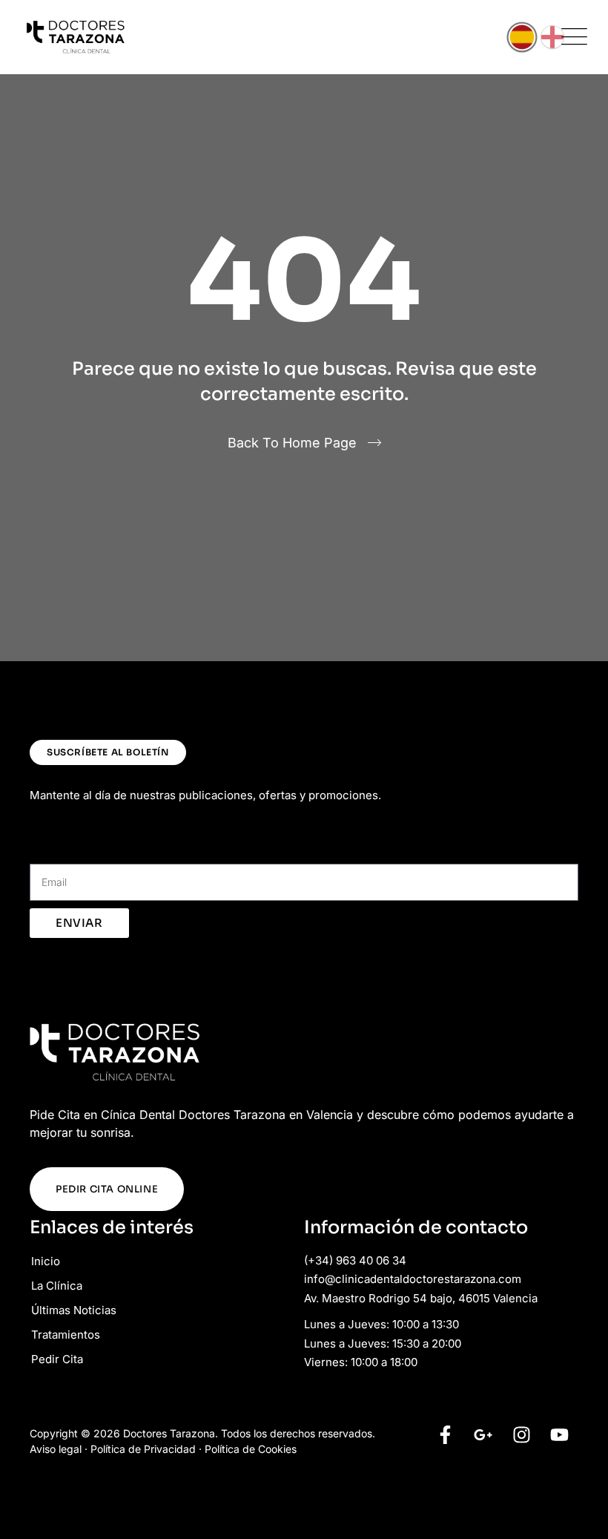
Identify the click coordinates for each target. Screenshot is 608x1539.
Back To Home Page (292, 442)
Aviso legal (56, 1449)
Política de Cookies (251, 1449)
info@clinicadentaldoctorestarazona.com (412, 1279)
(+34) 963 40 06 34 (355, 1260)
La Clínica (56, 1286)
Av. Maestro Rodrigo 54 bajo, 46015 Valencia (421, 1298)
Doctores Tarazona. (170, 1433)
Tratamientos (65, 1335)
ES (522, 37)
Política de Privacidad (143, 1449)
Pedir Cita (57, 1359)
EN (552, 37)
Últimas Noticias (73, 1310)
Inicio (45, 1261)
